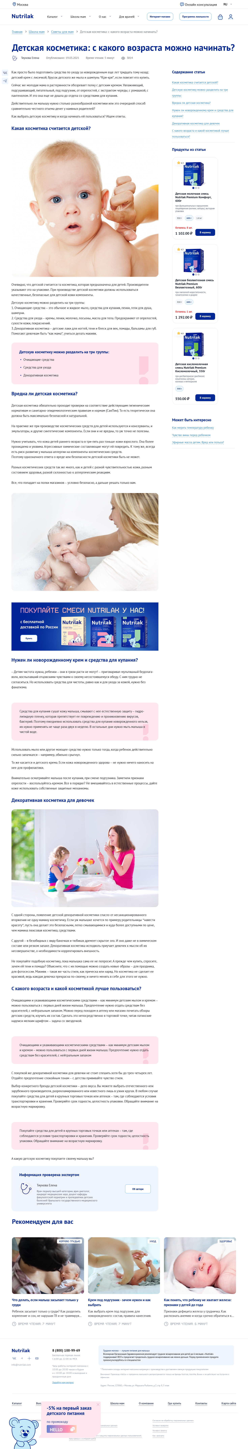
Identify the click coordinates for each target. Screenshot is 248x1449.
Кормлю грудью (69, 1241)
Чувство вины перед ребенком (191, 435)
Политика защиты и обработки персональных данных (93, 1425)
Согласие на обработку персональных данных (173, 1420)
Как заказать (158, 1435)
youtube (37, 1358)
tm (22, 1358)
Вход (228, 16)
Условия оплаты (160, 1430)
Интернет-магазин (160, 16)
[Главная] (23, 16)
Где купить (174, 1403)
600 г (189, 218)
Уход (153, 1241)
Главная (17, 32)
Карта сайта (229, 1403)
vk (14, 1358)
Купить (29, 638)
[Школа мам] (5, 81)
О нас (102, 16)
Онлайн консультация (201, 4)
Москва (22, 4)
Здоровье (225, 1241)
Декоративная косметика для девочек (196, 123)
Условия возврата (160, 1425)
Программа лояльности (195, 16)
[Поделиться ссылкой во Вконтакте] (5, 73)
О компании (146, 1403)
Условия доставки (77, 1430)
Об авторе (138, 1189)
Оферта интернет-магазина (81, 1420)
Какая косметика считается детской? (195, 82)
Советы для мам (62, 32)
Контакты (201, 1403)
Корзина (217, 16)
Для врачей (126, 16)
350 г (179, 218)
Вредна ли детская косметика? (191, 103)
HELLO (56, 1430)
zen (29, 1358)
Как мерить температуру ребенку (193, 428)
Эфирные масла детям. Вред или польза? (198, 442)
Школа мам (78, 16)
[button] (193, 188)
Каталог (52, 16)
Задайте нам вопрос (63, 1382)
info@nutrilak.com (21, 1364)
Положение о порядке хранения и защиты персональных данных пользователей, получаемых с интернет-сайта (105, 1437)
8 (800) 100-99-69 (66, 1350)
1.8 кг (199, 218)
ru (225, 4)
